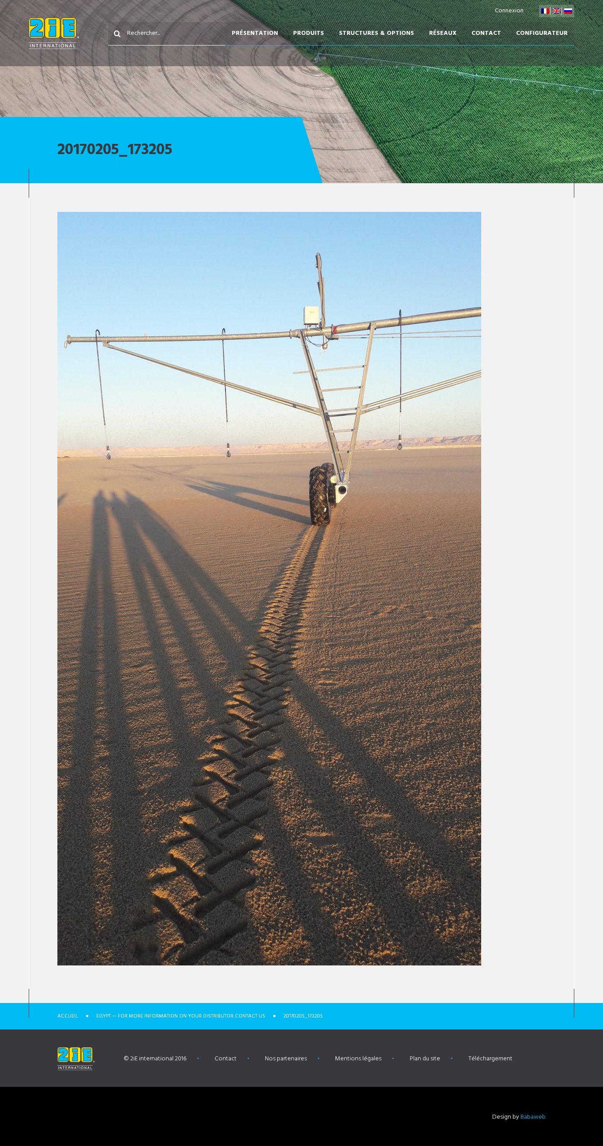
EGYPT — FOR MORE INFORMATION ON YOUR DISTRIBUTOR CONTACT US (180, 1016)
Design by (519, 1117)
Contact (486, 33)
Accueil (67, 1016)
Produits (308, 33)
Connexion (509, 11)
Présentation (255, 33)
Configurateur (542, 33)
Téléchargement (490, 1059)
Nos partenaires (286, 1059)
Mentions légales (358, 1059)
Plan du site (425, 1059)
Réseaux (442, 33)
